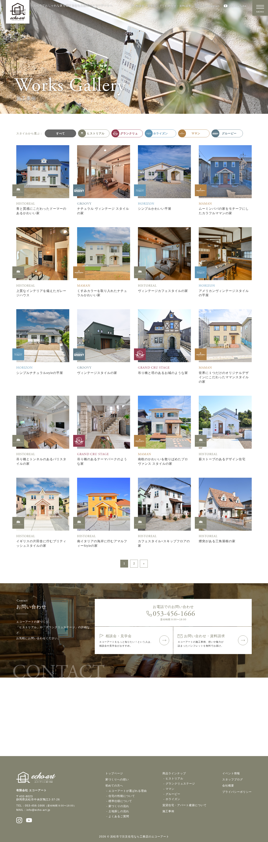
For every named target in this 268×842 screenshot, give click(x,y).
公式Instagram (210, 5)
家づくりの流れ (118, 806)
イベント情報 (231, 773)
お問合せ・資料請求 (178, 5)
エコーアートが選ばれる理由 (127, 790)
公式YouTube (237, 5)
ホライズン (173, 799)
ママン (170, 788)
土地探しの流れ (118, 811)
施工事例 (168, 811)
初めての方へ (114, 785)
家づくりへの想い (117, 779)
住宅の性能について (121, 795)
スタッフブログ (232, 779)
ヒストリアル (174, 778)
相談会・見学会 (146, 5)
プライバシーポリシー (237, 791)
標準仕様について (120, 801)
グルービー (173, 794)
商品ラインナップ (174, 773)
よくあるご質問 (118, 816)
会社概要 (228, 785)
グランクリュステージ (180, 783)
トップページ (114, 773)
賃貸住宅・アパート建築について (184, 805)
